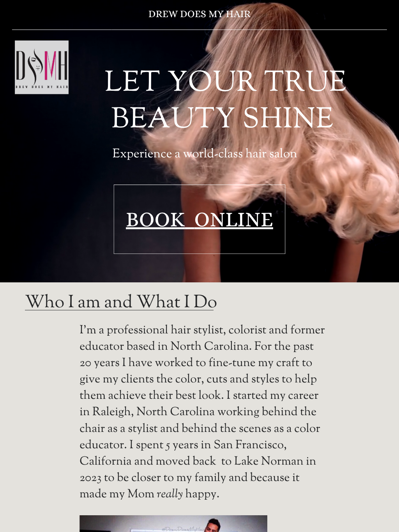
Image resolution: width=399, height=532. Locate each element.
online (233, 219)
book (155, 219)
